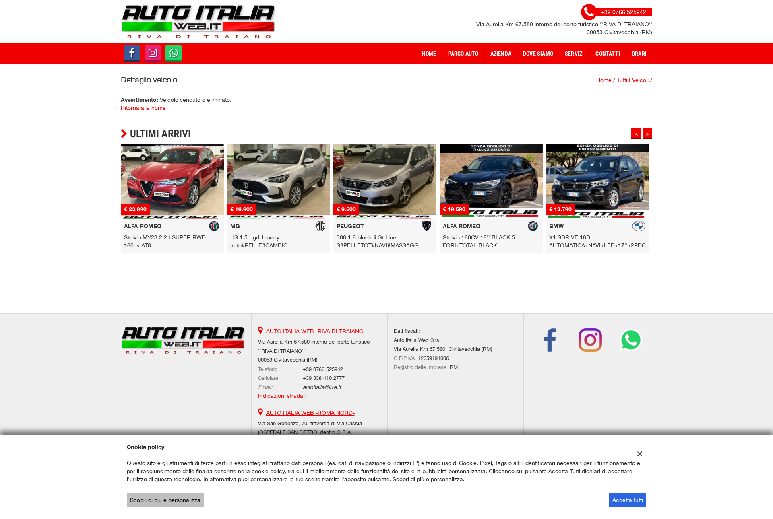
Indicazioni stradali (282, 396)
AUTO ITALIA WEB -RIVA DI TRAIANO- (316, 331)
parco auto (463, 53)
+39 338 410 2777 (324, 378)
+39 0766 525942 (323, 369)
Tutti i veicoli (633, 80)
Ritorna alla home (143, 108)
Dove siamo (538, 53)
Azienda (500, 53)
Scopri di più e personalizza (165, 500)
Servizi (574, 53)
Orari (639, 53)
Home (429, 53)
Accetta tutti (627, 500)
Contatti (607, 53)
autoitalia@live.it (322, 387)
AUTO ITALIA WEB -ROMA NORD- (310, 413)
